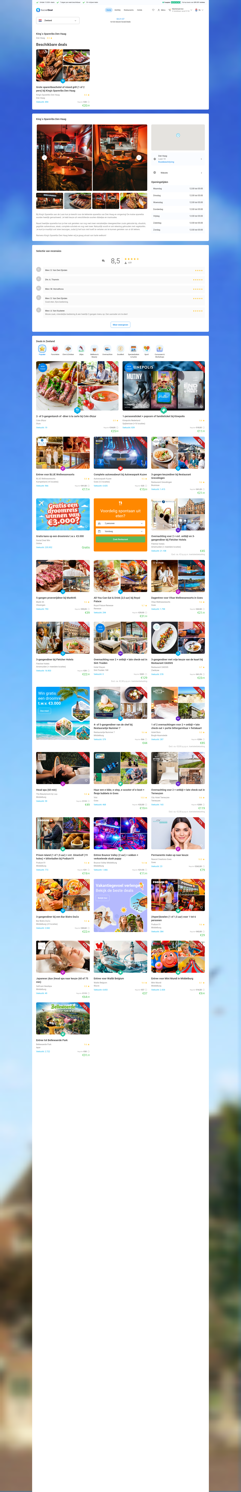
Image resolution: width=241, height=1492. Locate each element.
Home (108, 10)
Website (178, 172)
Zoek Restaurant (120, 539)
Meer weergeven (120, 325)
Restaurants (129, 10)
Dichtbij (117, 10)
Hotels (139, 10)
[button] (44, 157)
